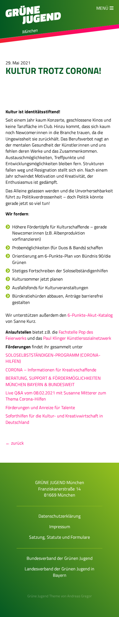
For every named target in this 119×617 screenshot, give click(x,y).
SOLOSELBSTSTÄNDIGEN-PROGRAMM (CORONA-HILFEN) (53, 358)
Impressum (59, 526)
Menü (102, 8)
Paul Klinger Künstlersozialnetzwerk (77, 338)
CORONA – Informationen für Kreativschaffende (51, 369)
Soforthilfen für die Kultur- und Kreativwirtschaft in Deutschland (54, 418)
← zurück (15, 443)
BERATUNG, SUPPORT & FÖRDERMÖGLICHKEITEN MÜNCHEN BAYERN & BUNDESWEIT (53, 381)
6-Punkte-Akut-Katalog (90, 315)
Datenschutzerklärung (59, 516)
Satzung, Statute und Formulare (59, 537)
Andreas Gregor (79, 596)
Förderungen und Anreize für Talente (40, 407)
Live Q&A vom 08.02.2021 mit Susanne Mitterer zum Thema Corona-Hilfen (56, 395)
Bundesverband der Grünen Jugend (59, 558)
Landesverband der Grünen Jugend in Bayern (59, 571)
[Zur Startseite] (33, 26)
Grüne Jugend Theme (43, 596)
